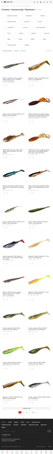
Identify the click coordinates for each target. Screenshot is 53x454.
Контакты (15, 424)
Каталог (4, 422)
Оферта (3, 427)
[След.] (36, 412)
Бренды (16, 422)
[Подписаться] (49, 431)
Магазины (23, 424)
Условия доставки (6, 424)
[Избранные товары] (47, 2)
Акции (10, 422)
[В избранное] (4, 85)
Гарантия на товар (33, 424)
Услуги (22, 422)
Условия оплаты (36, 422)
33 (33, 412)
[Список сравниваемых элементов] (44, 2)
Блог (28, 422)
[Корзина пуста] (50, 2)
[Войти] (40, 2)
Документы (44, 424)
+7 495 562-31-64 (6, 434)
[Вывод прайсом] (50, 51)
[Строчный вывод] (48, 51)
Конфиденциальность (41, 446)
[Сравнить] (7, 85)
